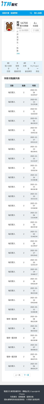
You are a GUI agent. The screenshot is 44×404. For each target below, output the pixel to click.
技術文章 (5, 13)
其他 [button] (37, 71)
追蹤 (37, 30)
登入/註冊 (38, 13)
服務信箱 (30, 397)
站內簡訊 (25, 30)
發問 (17, 64)
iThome (22, 394)
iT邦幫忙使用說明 (33, 399)
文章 (24, 64)
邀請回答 (17, 69)
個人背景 (8, 66)
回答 (8, 69)
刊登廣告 (13, 397)
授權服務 (21, 397)
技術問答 (14, 13)
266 (18, 53)
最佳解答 (28, 69)
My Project (34, 64)
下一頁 (26, 375)
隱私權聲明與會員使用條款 (14, 399)
